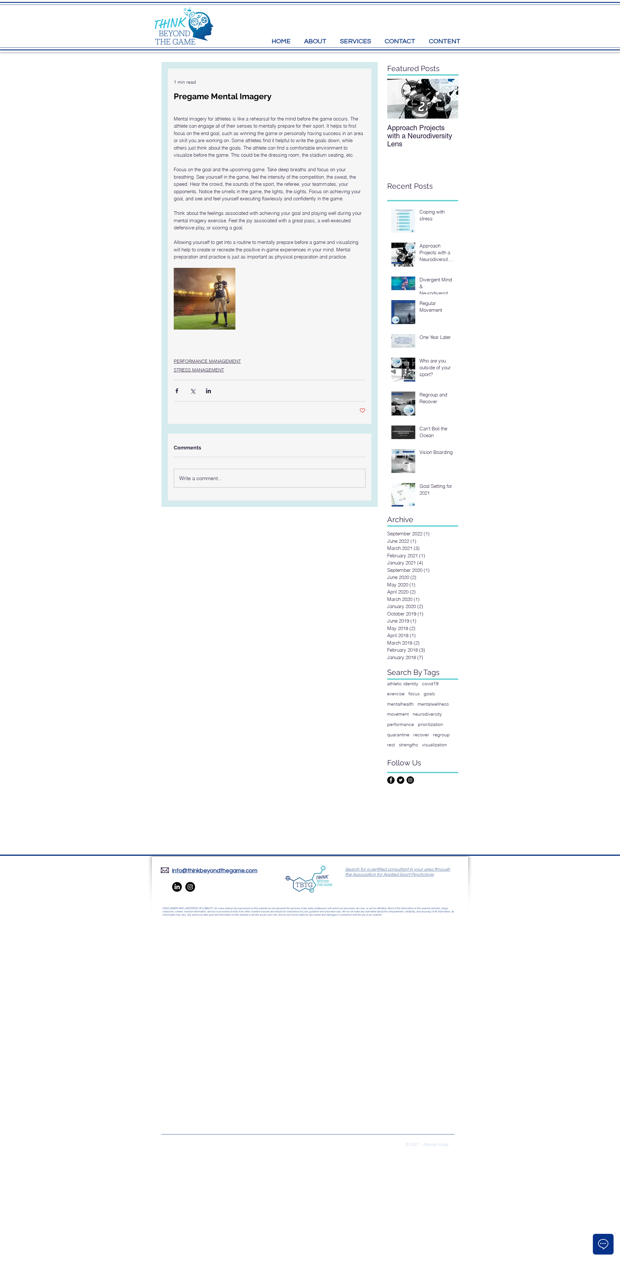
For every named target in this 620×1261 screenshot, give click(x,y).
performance (400, 724)
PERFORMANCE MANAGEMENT (207, 361)
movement (398, 714)
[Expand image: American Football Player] (204, 299)
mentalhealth (400, 704)
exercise (396, 694)
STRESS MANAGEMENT (199, 370)
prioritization (430, 724)
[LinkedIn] (177, 887)
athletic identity (402, 684)
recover (421, 735)
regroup (441, 735)
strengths (408, 745)
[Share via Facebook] (177, 391)
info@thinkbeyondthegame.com (214, 870)
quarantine (398, 735)
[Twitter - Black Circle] (400, 780)
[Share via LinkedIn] (208, 391)
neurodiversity (427, 714)
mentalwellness (433, 704)
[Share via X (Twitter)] (193, 391)
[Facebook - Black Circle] (391, 780)
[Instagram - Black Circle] (410, 780)
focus (414, 694)
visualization (434, 745)
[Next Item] (448, 99)
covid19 (430, 684)
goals (429, 694)
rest (391, 745)
